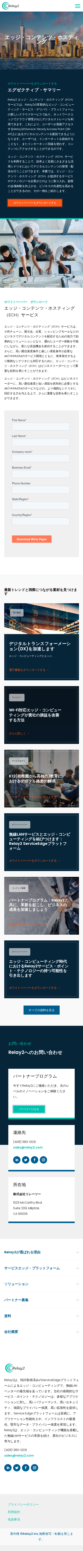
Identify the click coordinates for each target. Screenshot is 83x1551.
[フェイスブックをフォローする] (34, 1160)
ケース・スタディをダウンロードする (33, 797)
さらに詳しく (17, 733)
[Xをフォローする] (25, 1160)
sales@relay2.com (28, 1147)
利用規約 (14, 1512)
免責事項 (14, 1519)
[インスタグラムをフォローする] (43, 1160)
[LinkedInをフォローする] (16, 1160)
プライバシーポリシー (23, 1504)
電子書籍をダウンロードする (27, 670)
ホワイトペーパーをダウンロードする (35, 203)
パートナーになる (29, 1109)
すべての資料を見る (42, 1010)
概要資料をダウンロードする (27, 924)
